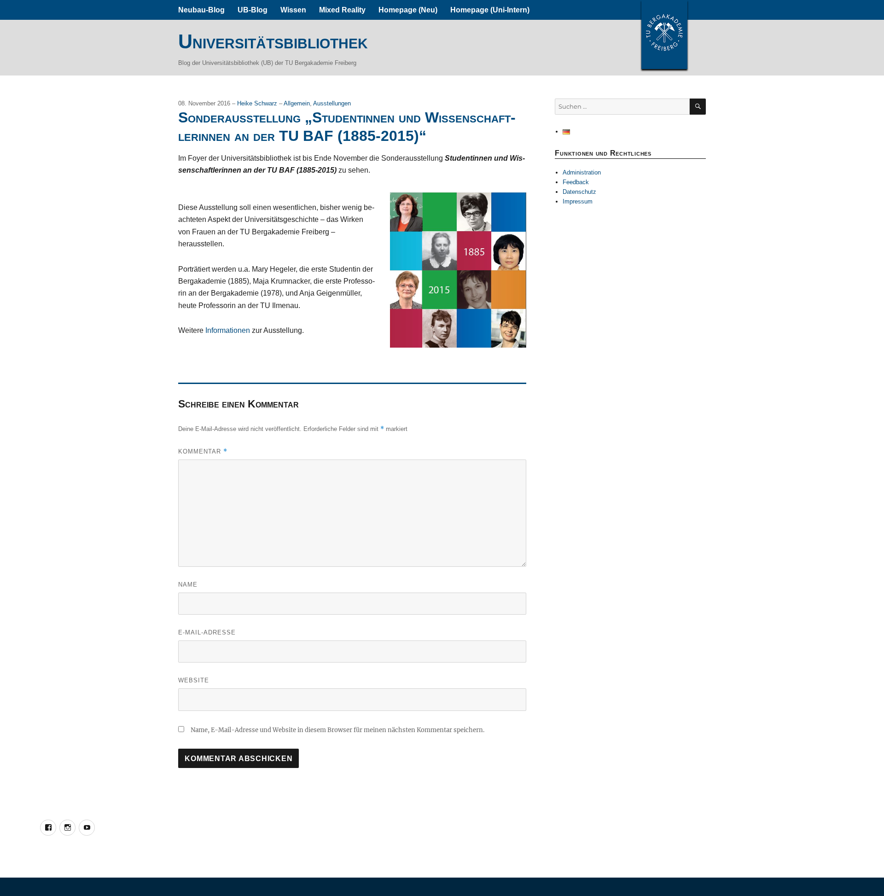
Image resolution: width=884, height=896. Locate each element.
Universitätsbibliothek (273, 41)
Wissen (293, 10)
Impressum (578, 201)
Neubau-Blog (201, 10)
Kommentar (202, 451)
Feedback (576, 182)
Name (188, 584)
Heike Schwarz (258, 103)
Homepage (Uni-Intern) (489, 10)
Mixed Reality (342, 10)
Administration (582, 172)
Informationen (227, 330)
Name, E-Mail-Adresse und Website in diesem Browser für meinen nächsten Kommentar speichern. (337, 730)
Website (193, 680)
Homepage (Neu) (407, 10)
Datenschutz (579, 191)
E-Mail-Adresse (207, 632)
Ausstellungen (332, 103)
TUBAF (664, 34)
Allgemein (297, 103)
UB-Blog (253, 10)
